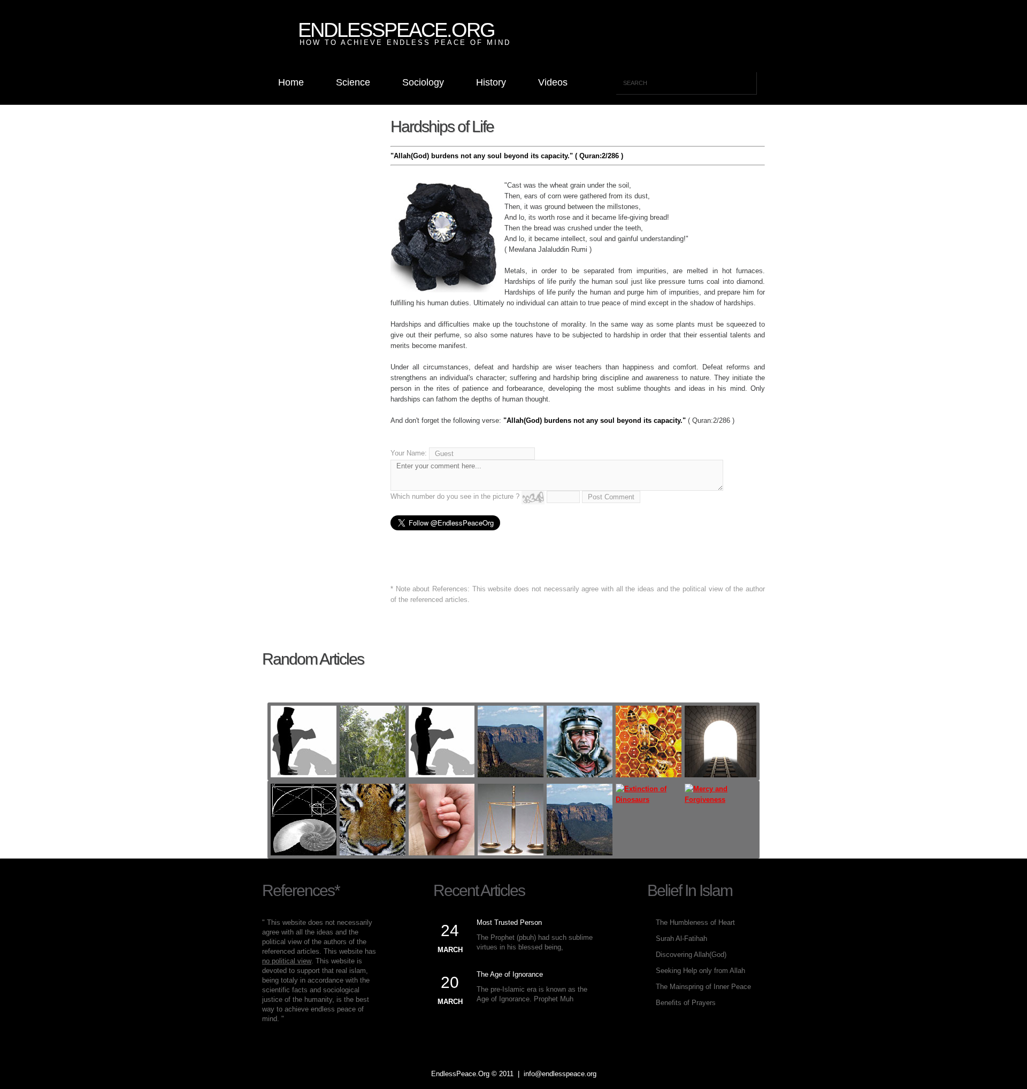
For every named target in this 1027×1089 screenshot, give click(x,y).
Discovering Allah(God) (691, 955)
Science (353, 82)
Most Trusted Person (509, 922)
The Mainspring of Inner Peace (703, 987)
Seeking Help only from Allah (700, 971)
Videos (553, 82)
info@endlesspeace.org (560, 1074)
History (491, 82)
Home (291, 82)
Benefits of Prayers (686, 1003)
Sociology (423, 82)
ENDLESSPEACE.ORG (396, 30)
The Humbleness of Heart (695, 922)
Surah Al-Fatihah (681, 938)
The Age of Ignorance (510, 974)
